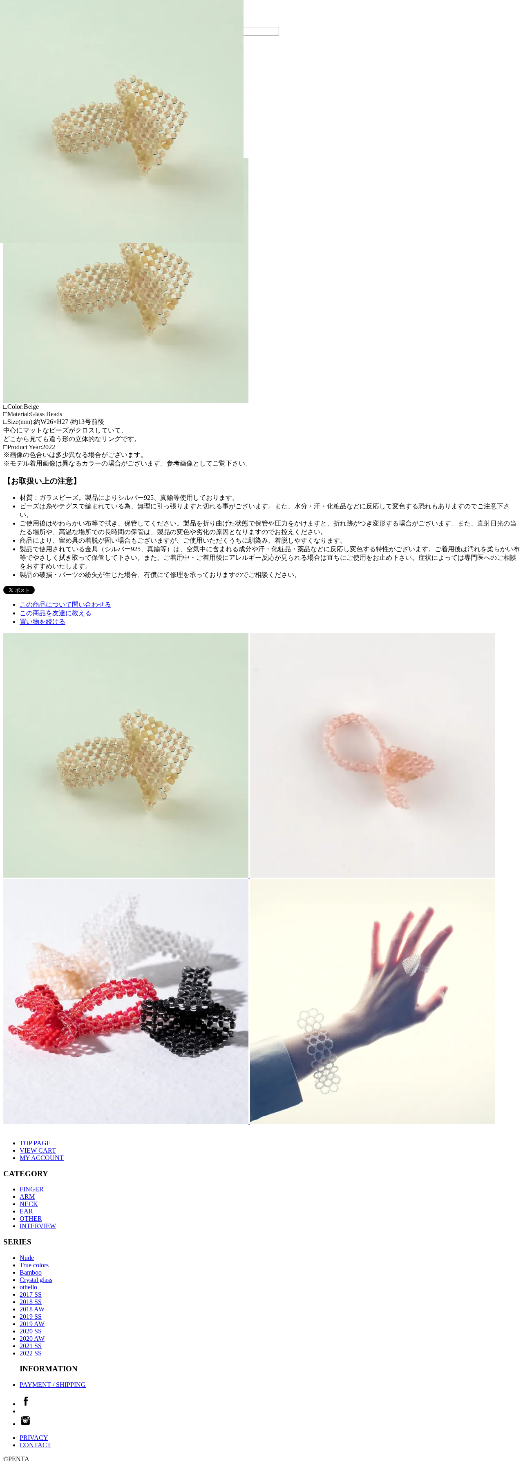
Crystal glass (36, 1279)
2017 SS (31, 1294)
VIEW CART (38, 1150)
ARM (27, 1196)
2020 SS (31, 1331)
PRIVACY (34, 1437)
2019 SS (31, 1316)
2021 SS (31, 1345)
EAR (26, 1211)
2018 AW (32, 1309)
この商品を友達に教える (56, 613)
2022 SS (31, 1353)
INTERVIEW (38, 1225)
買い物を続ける (42, 621)
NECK (29, 1203)
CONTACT (35, 1445)
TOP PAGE (35, 1143)
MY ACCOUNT (42, 1157)
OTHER (31, 1218)
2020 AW (32, 1338)
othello (28, 1287)
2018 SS (31, 1301)
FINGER (32, 1189)
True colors (34, 1265)
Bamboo (31, 1272)
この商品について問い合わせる (65, 604)
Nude (27, 1257)
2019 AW (32, 1323)
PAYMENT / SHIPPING (53, 1384)
